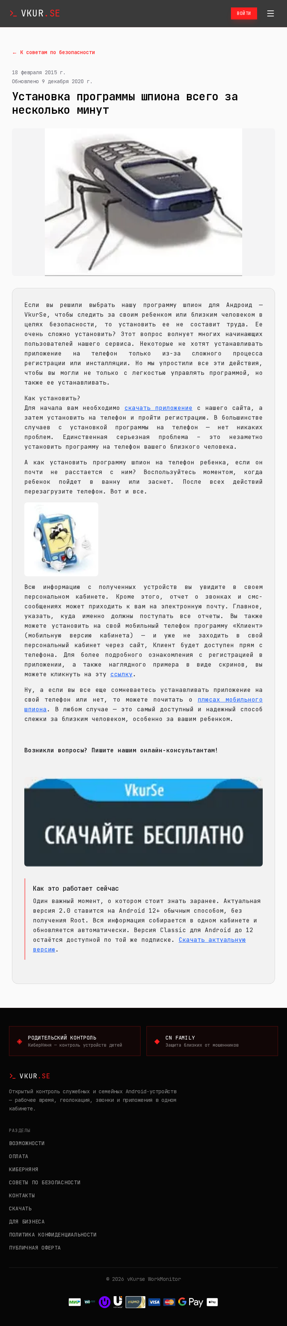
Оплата (18, 1156)
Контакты (22, 1195)
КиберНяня (23, 1169)
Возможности (27, 1143)
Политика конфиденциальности (53, 1234)
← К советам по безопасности (53, 52)
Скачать (20, 1208)
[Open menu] (270, 13)
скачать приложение (158, 408)
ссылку (121, 674)
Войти (244, 13)
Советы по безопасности (44, 1182)
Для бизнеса (27, 1221)
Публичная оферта (35, 1247)
